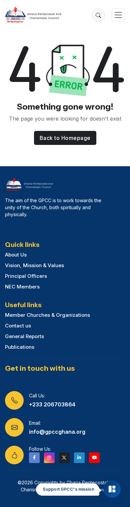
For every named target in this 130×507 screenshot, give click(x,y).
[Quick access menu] (112, 489)
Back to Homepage (65, 138)
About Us (16, 255)
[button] (98, 15)
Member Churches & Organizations (47, 315)
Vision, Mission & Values (34, 265)
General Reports (24, 336)
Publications (19, 347)
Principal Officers (26, 276)
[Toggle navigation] (118, 15)
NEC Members (22, 286)
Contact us (18, 325)
